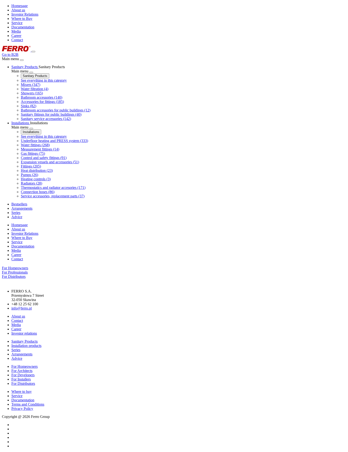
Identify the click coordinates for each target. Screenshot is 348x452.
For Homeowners (24, 366)
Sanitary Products (35, 76)
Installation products (26, 346)
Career (16, 36)
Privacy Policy (22, 409)
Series (15, 350)
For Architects (21, 371)
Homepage (19, 6)
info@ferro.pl (21, 308)
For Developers (23, 375)
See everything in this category (44, 80)
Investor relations (24, 333)
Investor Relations (24, 14)
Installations (31, 132)
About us (18, 10)
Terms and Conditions (27, 404)
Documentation (22, 27)
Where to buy (21, 392)
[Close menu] (22, 60)
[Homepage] (16, 50)
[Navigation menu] (33, 51)
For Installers (21, 379)
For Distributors (23, 383)
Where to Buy (21, 19)
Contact (17, 40)
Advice (16, 358)
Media (16, 31)
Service (16, 23)
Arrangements (21, 354)
